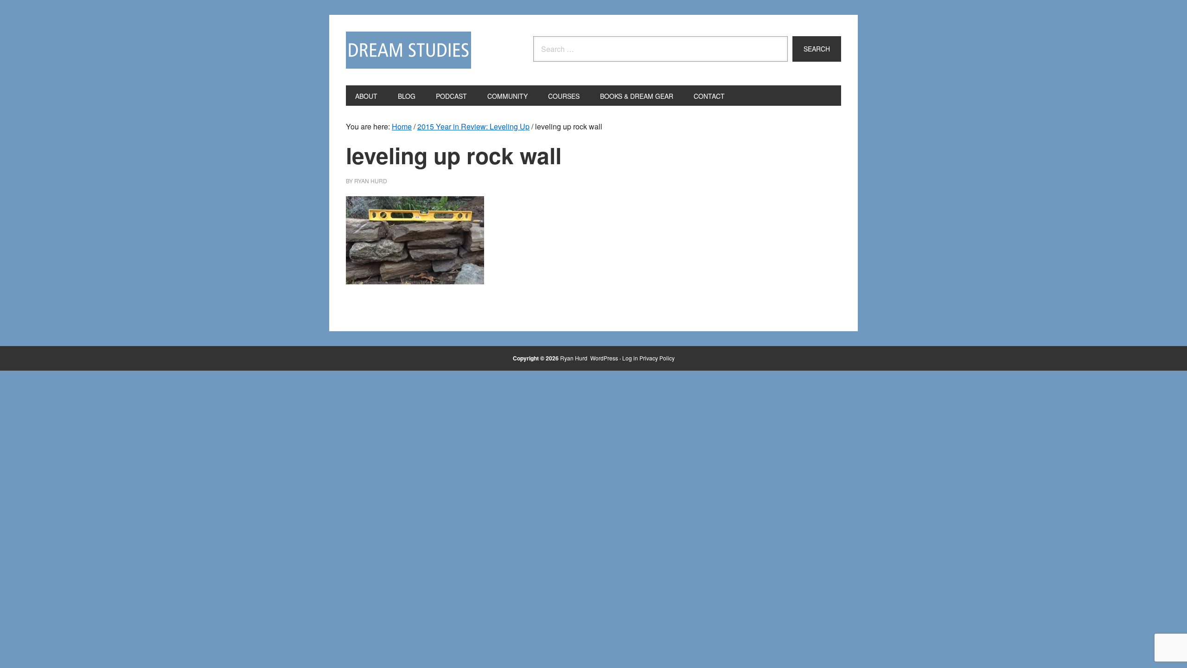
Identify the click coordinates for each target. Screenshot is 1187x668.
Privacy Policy (657, 358)
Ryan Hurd (574, 358)
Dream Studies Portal (408, 50)
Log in (630, 358)
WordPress (604, 358)
